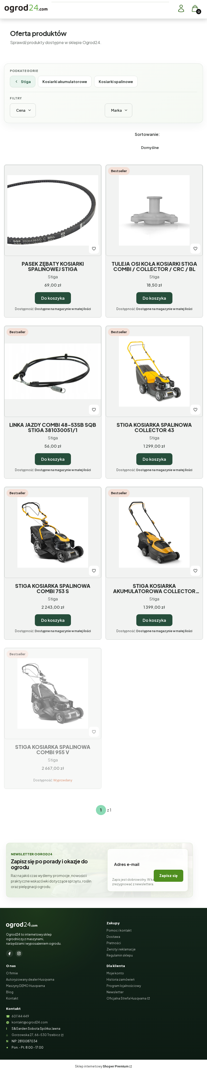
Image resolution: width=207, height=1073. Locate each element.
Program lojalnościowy (124, 986)
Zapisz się (168, 875)
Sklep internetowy (101, 1066)
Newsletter (115, 992)
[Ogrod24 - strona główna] (21, 925)
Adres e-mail (126, 864)
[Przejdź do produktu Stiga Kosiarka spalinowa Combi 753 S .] (53, 532)
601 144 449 (20, 1016)
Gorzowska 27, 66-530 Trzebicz (36, 1035)
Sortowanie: (147, 134)
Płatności (114, 943)
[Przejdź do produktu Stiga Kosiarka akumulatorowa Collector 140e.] (154, 532)
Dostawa (113, 937)
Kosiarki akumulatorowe (64, 81)
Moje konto (115, 973)
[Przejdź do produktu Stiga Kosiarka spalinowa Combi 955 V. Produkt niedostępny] (53, 693)
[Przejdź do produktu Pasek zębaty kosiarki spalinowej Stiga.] (53, 210)
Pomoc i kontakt (119, 930)
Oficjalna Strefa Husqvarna (126, 998)
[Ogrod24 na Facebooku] (9, 953)
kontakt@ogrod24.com (30, 1022)
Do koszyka (53, 298)
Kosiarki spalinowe (116, 81)
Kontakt (12, 998)
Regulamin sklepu (120, 955)
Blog (9, 992)
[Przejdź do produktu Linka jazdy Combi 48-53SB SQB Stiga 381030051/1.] (53, 371)
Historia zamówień (121, 979)
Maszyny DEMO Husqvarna (25, 986)
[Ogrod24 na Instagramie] (18, 953)
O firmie (12, 973)
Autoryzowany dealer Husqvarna (30, 979)
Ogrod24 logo (26, 8)
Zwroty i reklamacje (121, 949)
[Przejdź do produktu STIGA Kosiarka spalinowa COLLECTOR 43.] (154, 371)
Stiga (26, 81)
